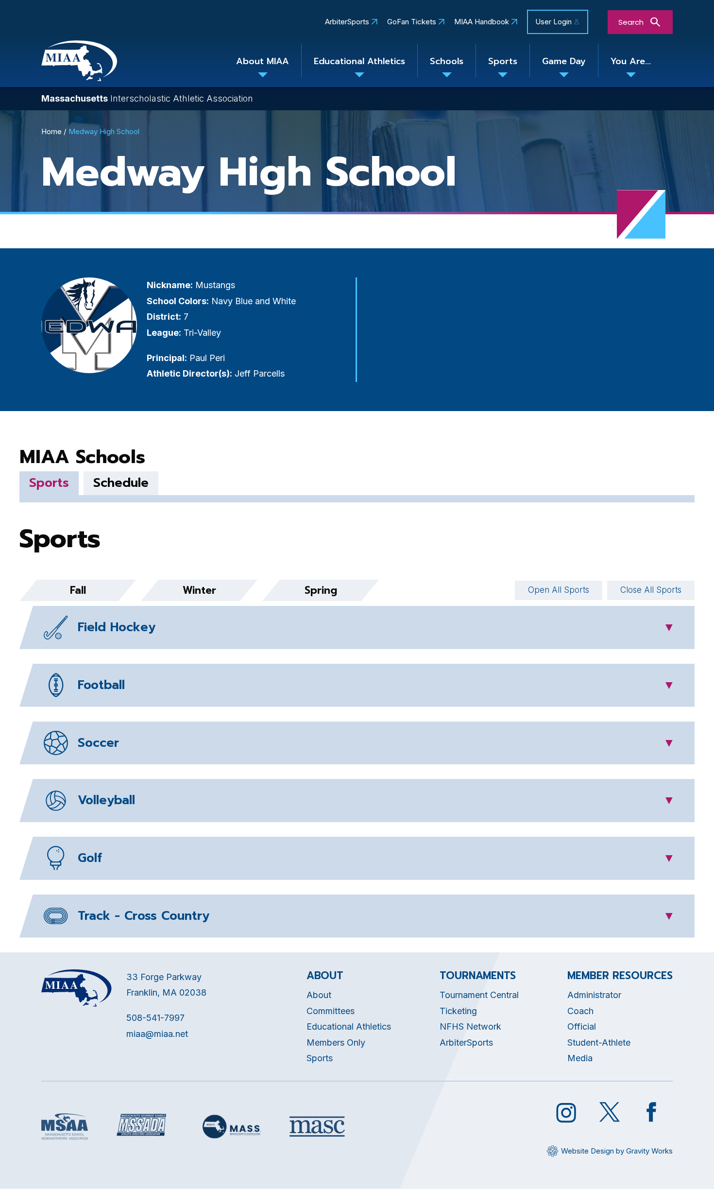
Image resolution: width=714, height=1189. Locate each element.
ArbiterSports (347, 22)
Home (51, 131)
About (318, 995)
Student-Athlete (598, 1042)
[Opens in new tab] (64, 1126)
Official (581, 1026)
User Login (553, 21)
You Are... (631, 61)
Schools (446, 61)
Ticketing (458, 1011)
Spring (321, 590)
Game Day (564, 61)
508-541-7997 (155, 1018)
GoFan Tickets (411, 22)
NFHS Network (470, 1026)
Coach (580, 1011)
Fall (78, 590)
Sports (502, 61)
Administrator (594, 995)
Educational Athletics (359, 61)
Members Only (335, 1042)
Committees (330, 1011)
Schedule (121, 483)
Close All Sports (650, 590)
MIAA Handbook (481, 22)
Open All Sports (558, 590)
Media (580, 1058)
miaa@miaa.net (157, 1034)
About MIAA (262, 61)
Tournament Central (479, 995)
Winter (199, 590)
